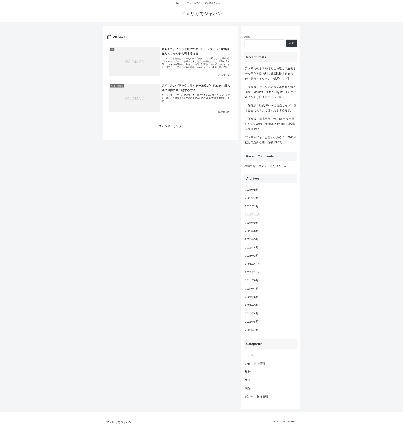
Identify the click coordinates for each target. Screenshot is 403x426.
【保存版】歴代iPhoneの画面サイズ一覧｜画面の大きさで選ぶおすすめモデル (270, 108)
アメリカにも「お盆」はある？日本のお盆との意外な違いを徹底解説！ (270, 140)
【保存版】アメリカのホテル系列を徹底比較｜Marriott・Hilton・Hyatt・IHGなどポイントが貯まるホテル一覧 (270, 92)
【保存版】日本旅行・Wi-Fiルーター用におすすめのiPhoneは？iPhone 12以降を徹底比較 (270, 124)
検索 (247, 37)
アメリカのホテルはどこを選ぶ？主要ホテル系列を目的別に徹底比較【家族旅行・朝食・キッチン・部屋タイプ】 (270, 73)
